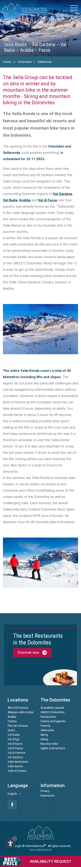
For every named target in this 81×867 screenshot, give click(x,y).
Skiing (44, 734)
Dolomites (25, 62)
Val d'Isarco (15, 743)
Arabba (25, 200)
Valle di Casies (17, 770)
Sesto (11, 730)
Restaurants (48, 716)
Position (45, 725)
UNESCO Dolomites (52, 712)
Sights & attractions (52, 748)
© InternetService (34, 846)
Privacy (45, 791)
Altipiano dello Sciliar (21, 712)
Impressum (47, 795)
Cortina (12, 721)
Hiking (44, 739)
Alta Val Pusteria (18, 707)
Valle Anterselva (18, 761)
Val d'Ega (13, 739)
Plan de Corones (18, 725)
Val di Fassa (47, 200)
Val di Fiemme (16, 752)
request (51, 861)
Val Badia (10, 200)
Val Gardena (62, 194)
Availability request (52, 707)
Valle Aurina (15, 766)
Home (7, 62)
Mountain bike (49, 743)
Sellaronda (45, 62)
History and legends (52, 721)
